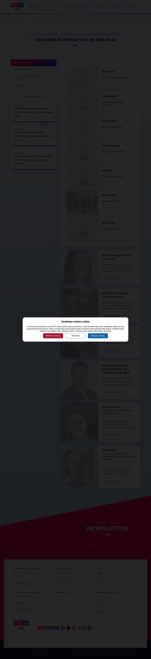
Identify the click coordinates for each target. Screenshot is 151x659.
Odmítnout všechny (53, 336)
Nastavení (75, 336)
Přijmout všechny (98, 336)
